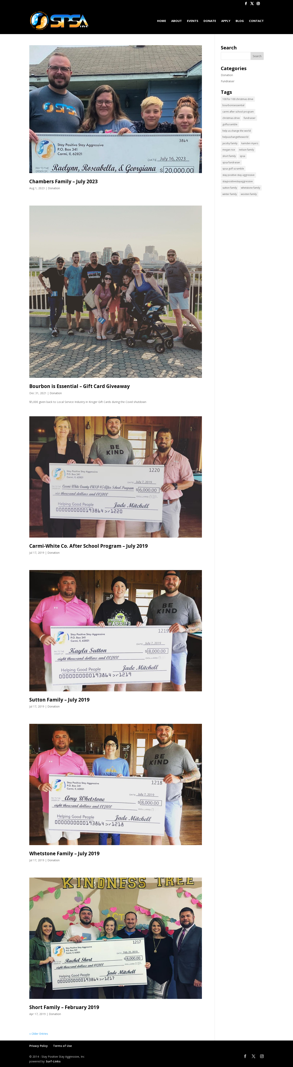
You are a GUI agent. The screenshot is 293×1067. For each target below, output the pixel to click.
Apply (225, 21)
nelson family (246, 149)
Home (161, 21)
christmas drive (231, 118)
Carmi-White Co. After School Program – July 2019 (88, 546)
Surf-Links (53, 1061)
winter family (229, 194)
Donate (210, 21)
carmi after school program (238, 111)
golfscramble (229, 124)
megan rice (228, 149)
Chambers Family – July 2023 (63, 181)
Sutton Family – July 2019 (59, 699)
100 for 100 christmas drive (237, 99)
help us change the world (236, 130)
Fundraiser (227, 81)
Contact (256, 21)
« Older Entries (38, 1034)
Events (192, 21)
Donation (54, 188)
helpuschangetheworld (235, 137)
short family (229, 156)
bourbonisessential (233, 105)
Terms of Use (62, 1046)
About (176, 21)
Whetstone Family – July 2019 (64, 853)
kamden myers (249, 143)
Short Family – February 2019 (64, 1007)
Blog (240, 21)
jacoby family (229, 143)
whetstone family (250, 187)
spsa (242, 156)
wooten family (249, 194)
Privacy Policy (38, 1046)
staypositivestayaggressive (237, 181)
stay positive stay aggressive (238, 175)
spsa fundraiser (231, 162)
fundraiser (250, 118)
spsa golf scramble (233, 168)
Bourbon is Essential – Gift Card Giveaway (79, 386)
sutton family (229, 187)
